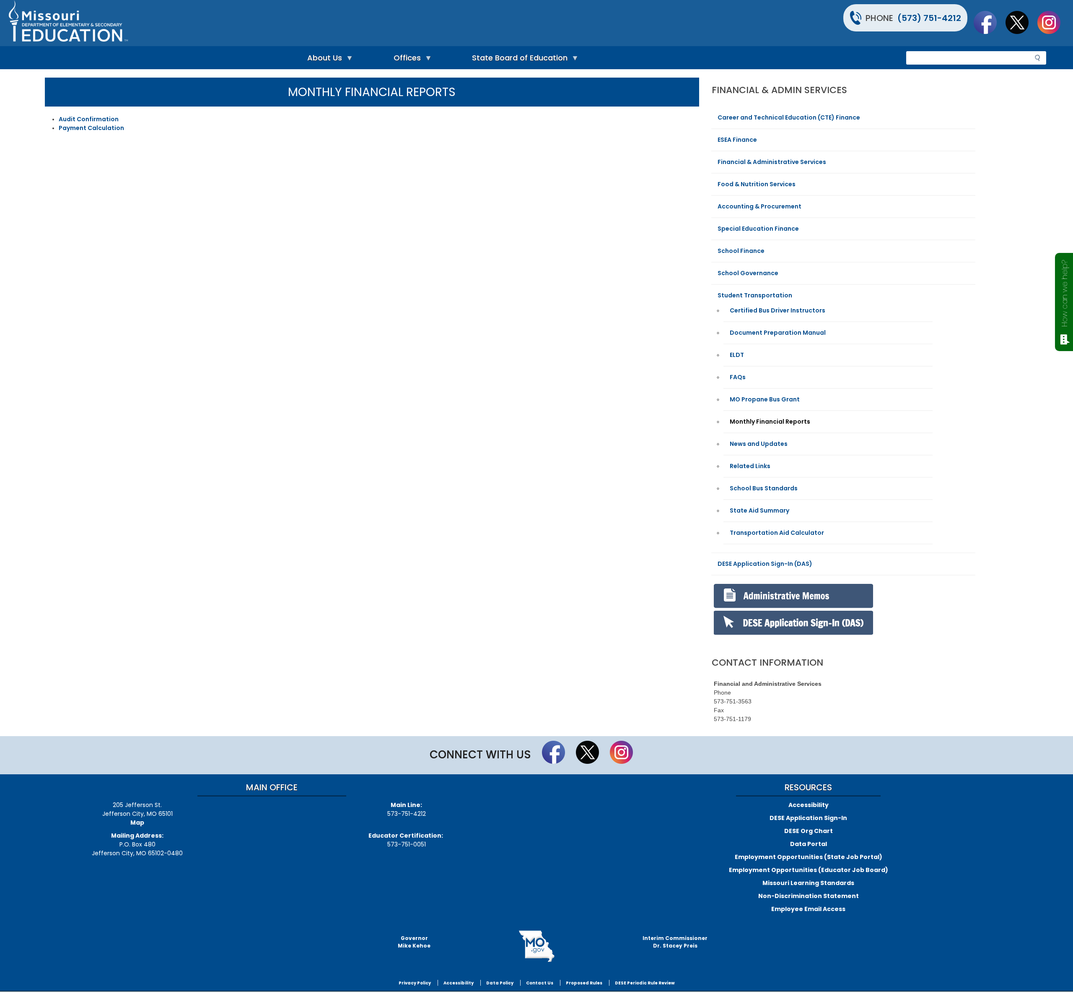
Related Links (750, 466)
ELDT (737, 355)
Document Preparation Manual (778, 332)
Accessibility (808, 805)
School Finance (741, 251)
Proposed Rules (584, 983)
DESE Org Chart (808, 831)
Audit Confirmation (89, 119)
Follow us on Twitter (1021, 22)
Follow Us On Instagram (1053, 22)
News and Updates (759, 444)
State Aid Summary (759, 510)
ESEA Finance (737, 139)
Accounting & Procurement (759, 206)
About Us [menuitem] (322, 59)
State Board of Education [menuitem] (518, 59)
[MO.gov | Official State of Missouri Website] (536, 946)
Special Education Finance (758, 228)
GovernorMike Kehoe (414, 942)
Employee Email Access (808, 909)
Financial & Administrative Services (772, 162)
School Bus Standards (764, 488)
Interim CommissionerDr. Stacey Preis (675, 942)
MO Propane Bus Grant (765, 399)
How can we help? (1064, 293)
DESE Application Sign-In (808, 818)
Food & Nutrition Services (757, 184)
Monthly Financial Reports (770, 421)
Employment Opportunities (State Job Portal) (808, 857)
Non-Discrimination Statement (808, 896)
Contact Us (539, 983)
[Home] (271, 23)
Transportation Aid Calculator (777, 533)
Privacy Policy (415, 983)
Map (137, 822)
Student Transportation (755, 295)
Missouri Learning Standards (808, 883)
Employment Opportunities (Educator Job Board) (808, 870)
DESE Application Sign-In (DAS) (765, 564)
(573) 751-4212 (929, 18)
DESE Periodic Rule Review (645, 983)
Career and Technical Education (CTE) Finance (789, 117)
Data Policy (499, 983)
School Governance (748, 273)
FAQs (738, 377)
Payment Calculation (91, 128)
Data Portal (808, 844)
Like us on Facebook (989, 22)
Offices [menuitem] (405, 59)
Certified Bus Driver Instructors (777, 310)
